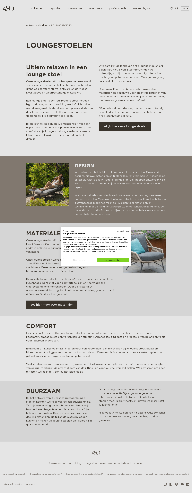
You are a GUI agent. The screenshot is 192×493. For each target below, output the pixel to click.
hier (113, 251)
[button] (70, 231)
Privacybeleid (122, 231)
